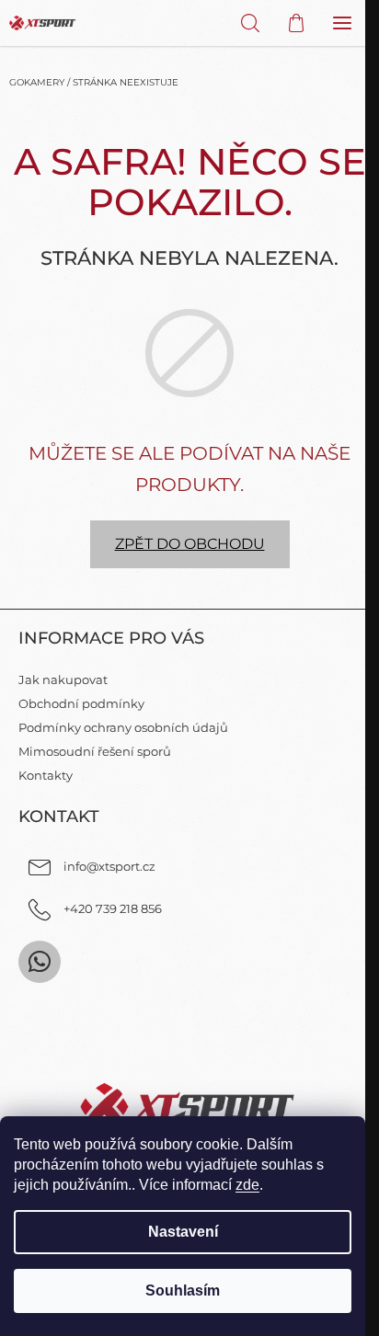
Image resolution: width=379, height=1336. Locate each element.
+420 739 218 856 (112, 908)
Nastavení (183, 1231)
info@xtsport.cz (109, 866)
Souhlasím (182, 1290)
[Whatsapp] (39, 962)
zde (247, 1185)
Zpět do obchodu (190, 544)
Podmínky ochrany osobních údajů (123, 727)
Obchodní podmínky (81, 703)
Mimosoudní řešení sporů (94, 751)
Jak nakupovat (63, 679)
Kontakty (45, 775)
